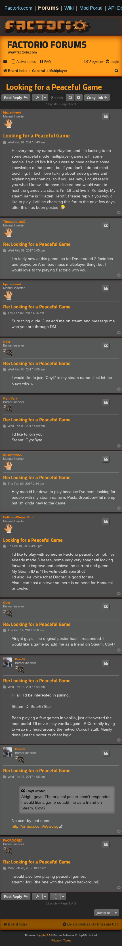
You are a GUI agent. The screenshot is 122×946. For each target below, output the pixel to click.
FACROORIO (12, 840)
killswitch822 (12, 455)
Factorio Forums (47, 44)
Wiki (69, 8)
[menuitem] (23, 62)
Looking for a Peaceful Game (54, 87)
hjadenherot (12, 112)
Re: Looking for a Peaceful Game (37, 244)
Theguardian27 (14, 221)
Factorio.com (18, 8)
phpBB (46, 935)
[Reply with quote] (106, 116)
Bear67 (20, 659)
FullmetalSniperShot (18, 517)
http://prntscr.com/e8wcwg (35, 826)
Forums (48, 8)
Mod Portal (90, 8)
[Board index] (48, 25)
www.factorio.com (22, 52)
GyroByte (10, 398)
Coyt (6, 341)
